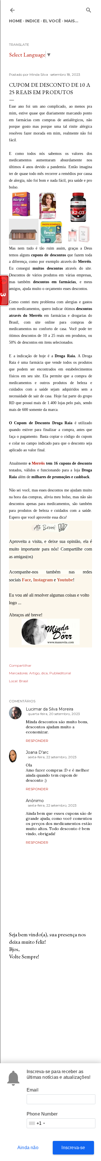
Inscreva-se (73, 1147)
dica (44, 673)
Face (26, 579)
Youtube (65, 579)
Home (15, 20)
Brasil (23, 681)
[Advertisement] (50, 1009)
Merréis (38, 463)
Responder (37, 740)
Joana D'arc (37, 752)
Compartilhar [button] (20, 665)
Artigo (34, 673)
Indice (32, 20)
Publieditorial (60, 673)
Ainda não (27, 1147)
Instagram (43, 579)
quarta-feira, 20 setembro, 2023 (54, 714)
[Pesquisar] (88, 8)
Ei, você (52, 20)
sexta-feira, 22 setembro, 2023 (52, 757)
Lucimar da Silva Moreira (49, 709)
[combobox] (37, 1123)
